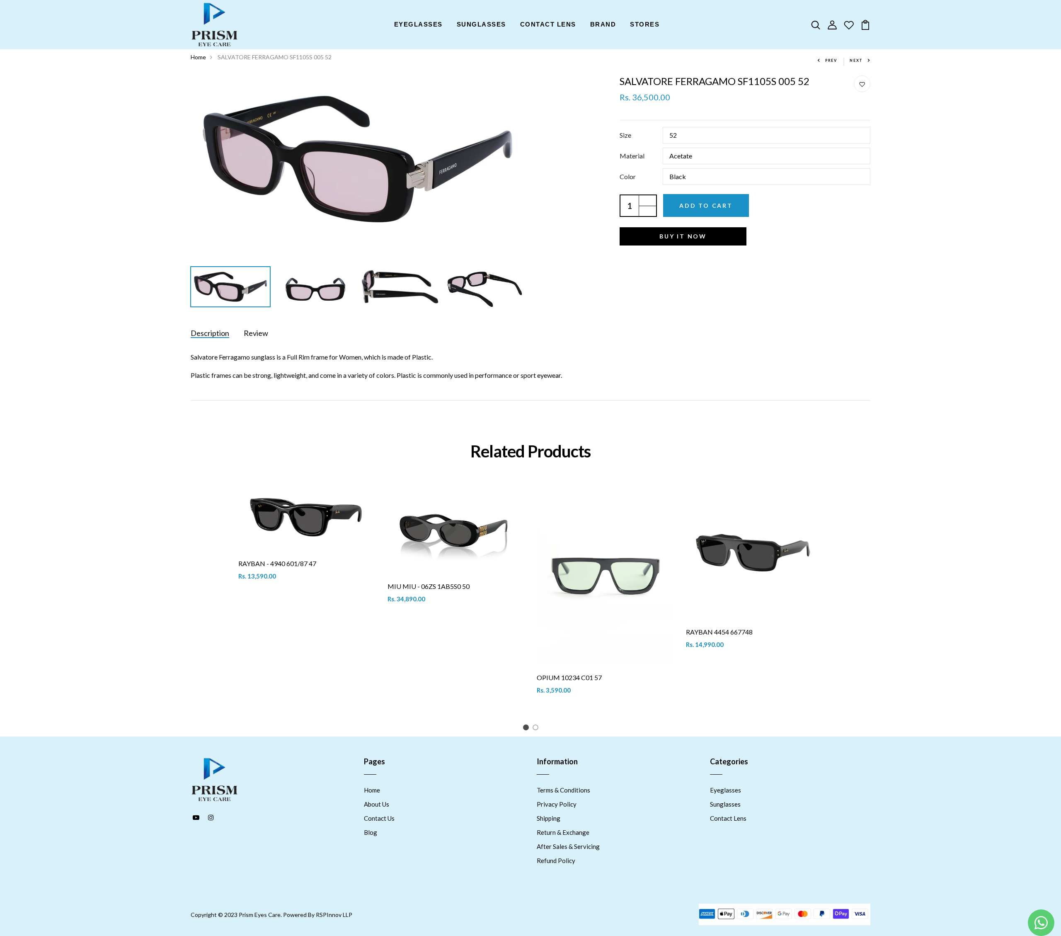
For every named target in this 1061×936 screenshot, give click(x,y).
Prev (831, 60)
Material (632, 156)
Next (856, 60)
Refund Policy (556, 860)
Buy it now (683, 236)
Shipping (548, 818)
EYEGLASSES (418, 24)
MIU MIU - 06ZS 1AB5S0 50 (429, 586)
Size (625, 135)
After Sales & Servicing (568, 846)
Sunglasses (725, 804)
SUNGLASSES (481, 24)
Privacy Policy (557, 804)
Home (198, 57)
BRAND (603, 24)
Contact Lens (728, 818)
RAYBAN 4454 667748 (719, 632)
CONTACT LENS (548, 24)
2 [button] (536, 728)
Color (628, 176)
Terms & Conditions (563, 790)
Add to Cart (706, 205)
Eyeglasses (725, 790)
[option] (357, 159)
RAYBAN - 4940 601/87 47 (277, 563)
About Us (376, 804)
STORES (644, 24)
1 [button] (527, 728)
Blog (370, 832)
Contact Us (379, 818)
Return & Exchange (563, 832)
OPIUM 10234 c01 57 (569, 677)
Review (256, 333)
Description (210, 333)
